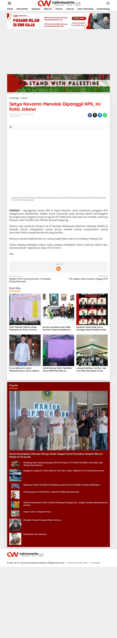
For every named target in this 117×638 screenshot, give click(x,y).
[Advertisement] (58, 50)
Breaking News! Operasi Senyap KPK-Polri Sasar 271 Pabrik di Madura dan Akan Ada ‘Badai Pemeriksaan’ (63, 463)
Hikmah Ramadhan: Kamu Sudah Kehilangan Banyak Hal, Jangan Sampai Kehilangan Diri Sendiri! (65, 503)
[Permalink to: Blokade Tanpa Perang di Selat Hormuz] (15, 524)
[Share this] (90, 115)
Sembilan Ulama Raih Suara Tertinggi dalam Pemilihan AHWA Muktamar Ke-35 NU (91, 328)
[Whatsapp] (105, 115)
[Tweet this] (95, 115)
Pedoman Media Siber (77, 563)
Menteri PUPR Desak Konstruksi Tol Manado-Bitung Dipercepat (30, 279)
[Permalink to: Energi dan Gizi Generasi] (15, 538)
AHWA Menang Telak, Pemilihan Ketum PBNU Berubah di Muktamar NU (57, 369)
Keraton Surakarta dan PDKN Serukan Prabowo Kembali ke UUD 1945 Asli (57, 328)
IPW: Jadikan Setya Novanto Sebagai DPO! (88, 277)
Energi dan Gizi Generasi (34, 534)
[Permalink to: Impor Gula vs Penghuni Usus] (15, 513)
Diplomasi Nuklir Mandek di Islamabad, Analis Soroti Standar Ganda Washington (61, 485)
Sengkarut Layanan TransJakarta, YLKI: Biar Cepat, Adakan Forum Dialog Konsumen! (63, 470)
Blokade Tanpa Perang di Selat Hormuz (42, 520)
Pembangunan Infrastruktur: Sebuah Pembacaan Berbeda (51, 492)
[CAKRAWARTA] (59, 3)
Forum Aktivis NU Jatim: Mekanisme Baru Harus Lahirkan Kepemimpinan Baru (24, 369)
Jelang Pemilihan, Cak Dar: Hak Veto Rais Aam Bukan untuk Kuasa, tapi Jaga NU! (91, 369)
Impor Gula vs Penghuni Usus (37, 512)
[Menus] (9, 3)
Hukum (12, 116)
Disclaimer (95, 563)
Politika (18, 116)
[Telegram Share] (100, 115)
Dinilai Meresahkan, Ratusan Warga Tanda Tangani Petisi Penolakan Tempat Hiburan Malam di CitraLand (55, 455)
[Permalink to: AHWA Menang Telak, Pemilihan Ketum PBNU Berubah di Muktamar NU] (58, 350)
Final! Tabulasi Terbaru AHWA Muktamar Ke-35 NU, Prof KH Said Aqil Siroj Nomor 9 (23, 328)
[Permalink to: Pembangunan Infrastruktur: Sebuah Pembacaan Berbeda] (15, 494)
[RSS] (58, 268)
